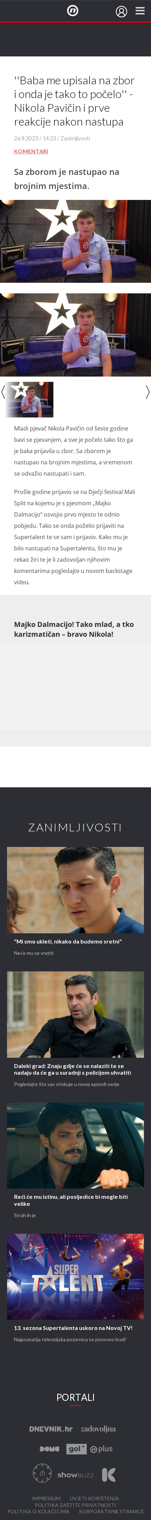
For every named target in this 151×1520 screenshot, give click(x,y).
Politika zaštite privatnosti (75, 1505)
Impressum (46, 1499)
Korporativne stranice (111, 1512)
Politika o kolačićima (38, 1512)
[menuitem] (121, 11)
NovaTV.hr (77, 11)
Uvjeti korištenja (94, 1499)
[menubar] (121, 12)
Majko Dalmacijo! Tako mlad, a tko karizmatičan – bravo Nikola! (74, 629)
